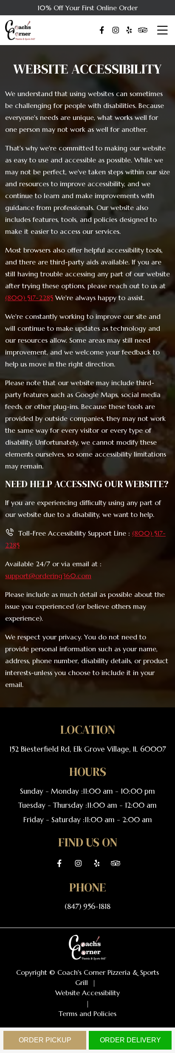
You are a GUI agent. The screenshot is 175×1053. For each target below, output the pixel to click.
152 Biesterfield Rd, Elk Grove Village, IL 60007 (87, 749)
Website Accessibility (87, 992)
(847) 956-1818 (87, 906)
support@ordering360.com (48, 575)
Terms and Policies (87, 1013)
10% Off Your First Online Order (87, 7)
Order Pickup (45, 1040)
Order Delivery (130, 1040)
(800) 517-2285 (29, 297)
